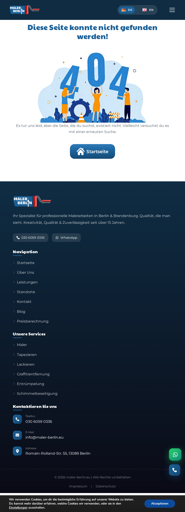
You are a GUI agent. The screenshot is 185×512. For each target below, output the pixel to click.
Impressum (78, 486)
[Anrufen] (174, 470)
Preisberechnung (33, 321)
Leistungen (27, 282)
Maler (22, 344)
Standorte (26, 292)
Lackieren (26, 364)
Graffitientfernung (33, 374)
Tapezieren (27, 354)
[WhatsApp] (175, 454)
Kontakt (24, 301)
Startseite (97, 151)
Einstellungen (18, 508)
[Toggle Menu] (172, 10)
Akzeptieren (159, 503)
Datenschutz (106, 486)
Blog (21, 311)
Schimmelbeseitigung (37, 393)
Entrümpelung (30, 383)
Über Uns (25, 272)
